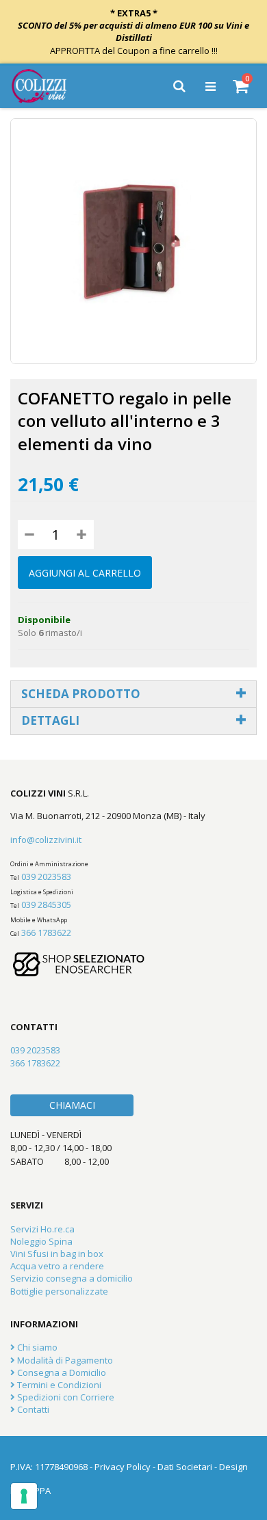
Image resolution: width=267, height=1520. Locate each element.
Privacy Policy (122, 1467)
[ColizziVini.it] (48, 86)
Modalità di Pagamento (64, 1360)
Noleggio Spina (41, 1241)
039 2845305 (46, 904)
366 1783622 (46, 932)
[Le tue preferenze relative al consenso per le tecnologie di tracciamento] (24, 1496)
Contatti (32, 1409)
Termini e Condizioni (58, 1385)
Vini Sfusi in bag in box (56, 1253)
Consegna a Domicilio (60, 1372)
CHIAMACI (72, 1104)
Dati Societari (184, 1467)
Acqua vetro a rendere (57, 1266)
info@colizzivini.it (45, 839)
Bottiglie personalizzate (59, 1291)
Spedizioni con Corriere (64, 1397)
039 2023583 (46, 876)
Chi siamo (36, 1347)
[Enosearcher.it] (78, 983)
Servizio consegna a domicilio (71, 1278)
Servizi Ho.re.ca (42, 1229)
